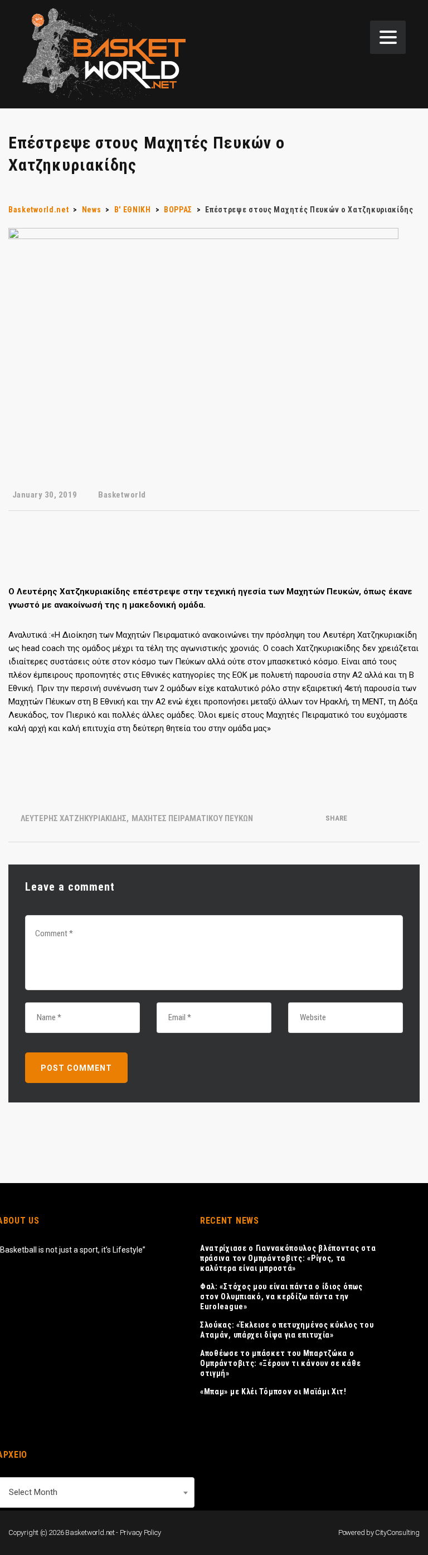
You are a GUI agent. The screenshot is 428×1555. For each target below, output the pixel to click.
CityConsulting (397, 1532)
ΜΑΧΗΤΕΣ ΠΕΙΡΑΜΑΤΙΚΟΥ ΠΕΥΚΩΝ (192, 818)
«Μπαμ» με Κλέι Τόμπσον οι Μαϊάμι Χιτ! (273, 1391)
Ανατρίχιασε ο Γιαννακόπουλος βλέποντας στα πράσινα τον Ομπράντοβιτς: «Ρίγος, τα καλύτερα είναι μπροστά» (288, 1258)
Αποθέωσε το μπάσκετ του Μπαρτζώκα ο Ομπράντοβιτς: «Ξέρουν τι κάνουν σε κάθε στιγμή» (280, 1363)
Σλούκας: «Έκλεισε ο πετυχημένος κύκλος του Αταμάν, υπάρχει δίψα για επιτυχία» (286, 1329)
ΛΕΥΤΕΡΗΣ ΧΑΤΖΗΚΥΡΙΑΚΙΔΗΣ (74, 818)
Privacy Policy (140, 1532)
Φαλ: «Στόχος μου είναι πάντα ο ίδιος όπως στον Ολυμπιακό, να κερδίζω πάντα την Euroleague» (281, 1296)
